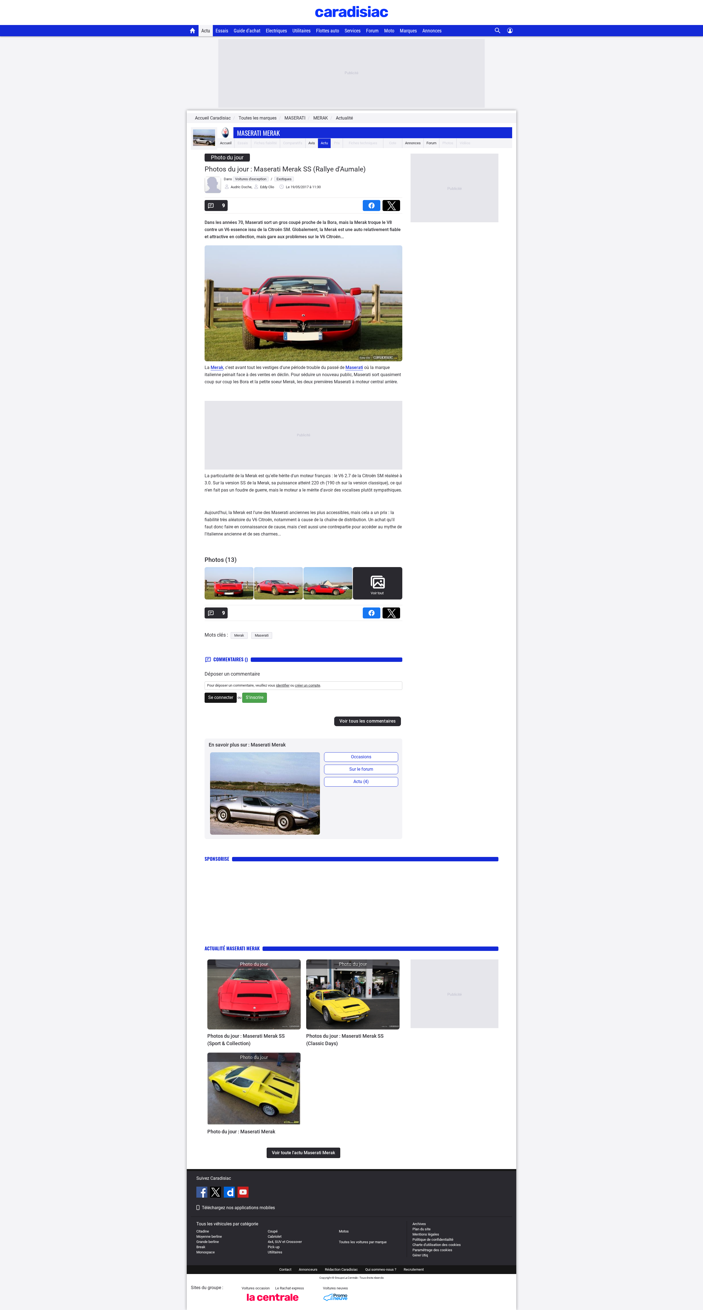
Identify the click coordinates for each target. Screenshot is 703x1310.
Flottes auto (327, 31)
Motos (344, 1231)
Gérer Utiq (420, 1255)
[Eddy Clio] (213, 192)
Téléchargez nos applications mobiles (238, 1207)
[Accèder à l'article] (254, 994)
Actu (205, 31)
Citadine (202, 1231)
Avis (311, 143)
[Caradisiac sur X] (216, 1193)
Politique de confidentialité (432, 1239)
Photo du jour (227, 157)
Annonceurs (308, 1269)
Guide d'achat (247, 31)
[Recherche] (498, 30)
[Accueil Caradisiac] (193, 30)
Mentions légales (425, 1234)
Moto (389, 31)
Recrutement (414, 1269)
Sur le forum (361, 769)
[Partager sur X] (392, 204)
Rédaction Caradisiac (341, 1269)
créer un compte (307, 685)
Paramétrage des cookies (432, 1250)
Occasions (361, 756)
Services (353, 31)
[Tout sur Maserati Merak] (204, 145)
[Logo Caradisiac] (351, 22)
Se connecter (220, 697)
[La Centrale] (272, 1302)
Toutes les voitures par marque (363, 1242)
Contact (285, 1269)
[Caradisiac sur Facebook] (202, 1193)
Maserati (354, 367)
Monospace (205, 1252)
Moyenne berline (209, 1236)
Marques (408, 31)
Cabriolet (274, 1236)
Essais (222, 31)
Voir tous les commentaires (367, 721)
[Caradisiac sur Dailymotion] (230, 1193)
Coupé (273, 1231)
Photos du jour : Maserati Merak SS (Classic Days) (345, 1039)
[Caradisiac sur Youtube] (243, 1193)
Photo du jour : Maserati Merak (241, 1131)
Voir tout (377, 593)
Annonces (432, 31)
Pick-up (274, 1247)
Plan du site (421, 1229)
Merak (217, 367)
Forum (372, 31)
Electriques (276, 31)
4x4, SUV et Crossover (285, 1242)
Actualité (344, 118)
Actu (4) (361, 781)
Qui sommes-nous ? (380, 1269)
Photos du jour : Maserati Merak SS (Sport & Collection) (246, 1039)
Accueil (225, 143)
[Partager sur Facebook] (373, 204)
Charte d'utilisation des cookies (436, 1245)
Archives (419, 1224)
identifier (282, 685)
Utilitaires (301, 31)
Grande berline (207, 1242)
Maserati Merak (258, 133)
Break (200, 1247)
